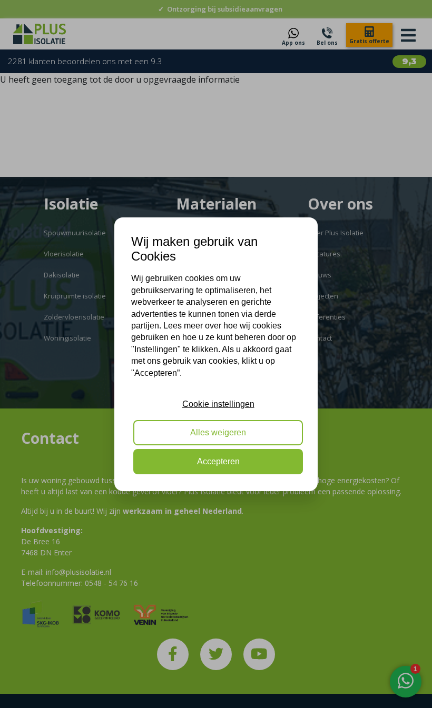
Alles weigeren (218, 432)
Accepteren (218, 461)
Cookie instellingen (218, 404)
